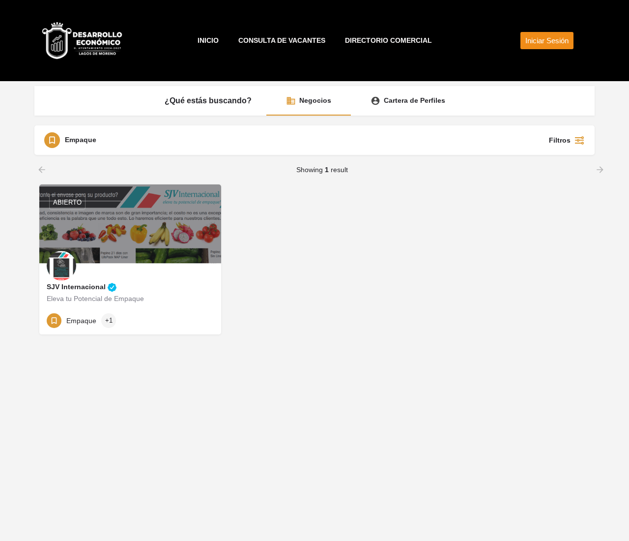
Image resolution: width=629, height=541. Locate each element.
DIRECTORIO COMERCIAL (388, 40)
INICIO (208, 40)
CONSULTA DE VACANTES (281, 40)
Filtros (560, 140)
